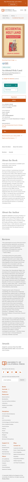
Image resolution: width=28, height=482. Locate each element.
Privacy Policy (5, 478)
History (13, 15)
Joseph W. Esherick (9, 78)
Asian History (6, 18)
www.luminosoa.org (7, 167)
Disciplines (5, 15)
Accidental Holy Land (18, 18)
